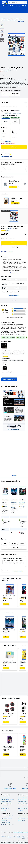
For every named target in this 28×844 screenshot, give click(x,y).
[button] (5, 5)
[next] (24, 122)
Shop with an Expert (22, 799)
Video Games (9, 18)
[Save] (2, 150)
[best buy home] (4, 2)
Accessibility (3, 836)
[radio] (5, 134)
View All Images (5, 499)
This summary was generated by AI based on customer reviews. (14, 334)
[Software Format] (12, 291)
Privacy (14, 836)
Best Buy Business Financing (7, 824)
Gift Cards (3, 810)
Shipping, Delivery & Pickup (7, 799)
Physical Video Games (11, 20)
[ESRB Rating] (9, 279)
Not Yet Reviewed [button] (13, 507)
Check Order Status (5, 797)
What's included (7, 113)
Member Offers (21, 820)
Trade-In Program (5, 808)
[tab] (4, 543)
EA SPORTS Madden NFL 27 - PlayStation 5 (14, 503)
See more (14, 475)
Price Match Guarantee (6, 803)
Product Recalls (4, 806)
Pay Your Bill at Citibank (6, 818)
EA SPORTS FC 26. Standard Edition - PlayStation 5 (22, 503)
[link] (9, 379)
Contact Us (20, 810)
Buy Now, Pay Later (5, 822)
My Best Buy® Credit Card (7, 815)
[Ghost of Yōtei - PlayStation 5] (6, 200)
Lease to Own (4, 820)
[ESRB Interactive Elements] (12, 283)
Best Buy (3, 18)
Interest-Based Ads (19, 837)
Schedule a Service (22, 801)
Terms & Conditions (16, 113)
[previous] (3, 122)
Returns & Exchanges (6, 801)
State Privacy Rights (23, 837)
